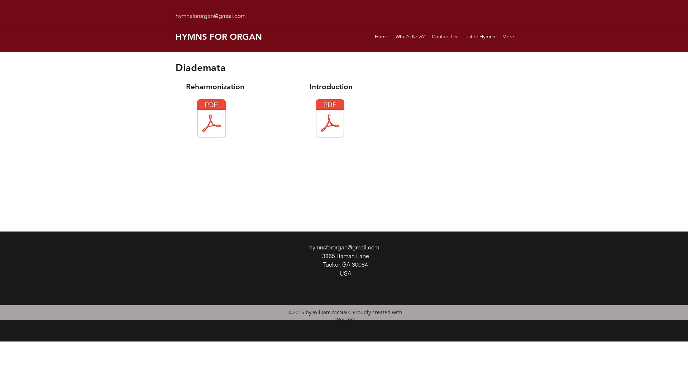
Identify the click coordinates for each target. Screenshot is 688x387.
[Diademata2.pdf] (330, 119)
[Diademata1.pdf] (211, 119)
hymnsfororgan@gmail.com (210, 15)
